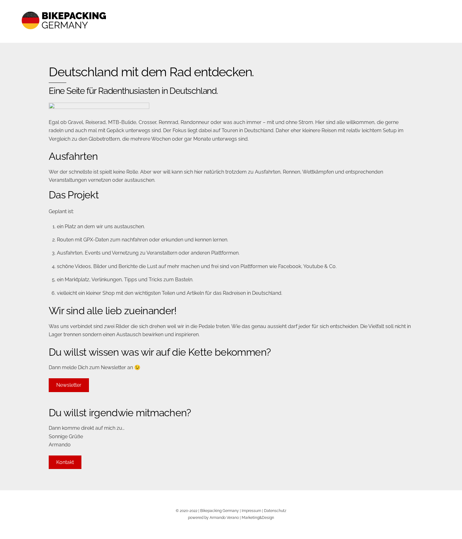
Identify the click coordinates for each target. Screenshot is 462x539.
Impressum (251, 510)
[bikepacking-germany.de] (64, 35)
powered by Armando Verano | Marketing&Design (231, 517)
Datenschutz (275, 510)
